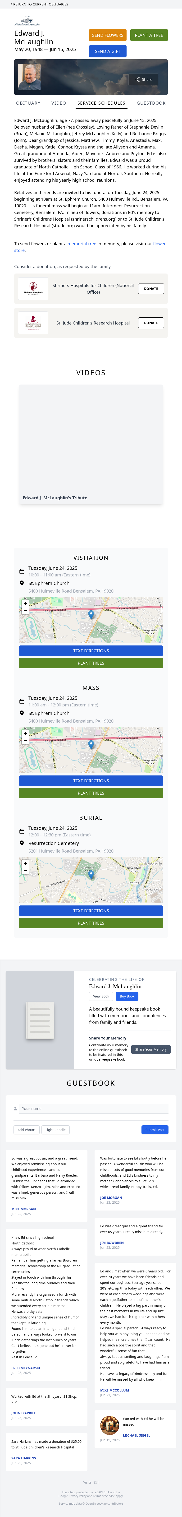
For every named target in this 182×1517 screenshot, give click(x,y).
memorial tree (82, 243)
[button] (91, 615)
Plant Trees (91, 663)
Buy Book (127, 996)
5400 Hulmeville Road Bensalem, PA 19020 (71, 591)
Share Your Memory (151, 1049)
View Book (101, 996)
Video (58, 103)
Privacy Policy (77, 1496)
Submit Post (155, 1129)
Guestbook (151, 103)
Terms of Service (104, 1496)
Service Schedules (101, 103)
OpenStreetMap (96, 1504)
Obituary (28, 103)
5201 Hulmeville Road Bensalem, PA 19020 (71, 851)
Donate (151, 288)
